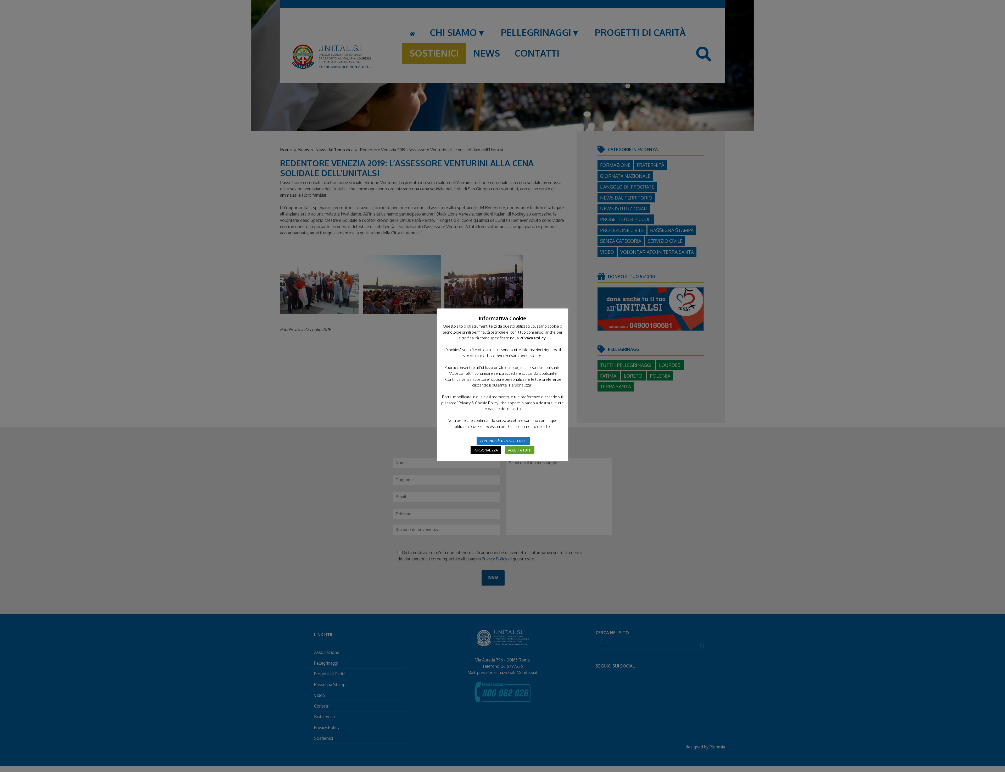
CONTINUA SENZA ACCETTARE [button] (503, 441)
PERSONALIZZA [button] (486, 450)
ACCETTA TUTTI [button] (519, 450)
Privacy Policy (533, 337)
